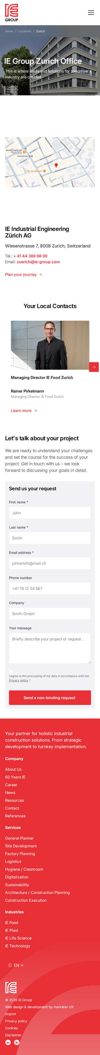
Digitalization (16, 877)
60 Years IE (15, 777)
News (10, 792)
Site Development (21, 846)
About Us (13, 769)
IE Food (11, 922)
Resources (14, 800)
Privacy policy (18, 680)
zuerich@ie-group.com (38, 261)
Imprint (10, 1013)
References (15, 815)
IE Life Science (18, 938)
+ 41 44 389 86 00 (30, 256)
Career (11, 784)
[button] (90, 12)
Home (9, 31)
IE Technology (17, 946)
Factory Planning (20, 853)
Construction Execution (26, 900)
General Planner (19, 838)
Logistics (13, 861)
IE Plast (11, 930)
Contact (12, 808)
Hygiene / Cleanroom (24, 869)
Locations (24, 31)
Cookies (11, 1027)
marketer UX (64, 1006)
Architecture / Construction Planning (37, 892)
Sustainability (17, 884)
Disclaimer (13, 1035)
